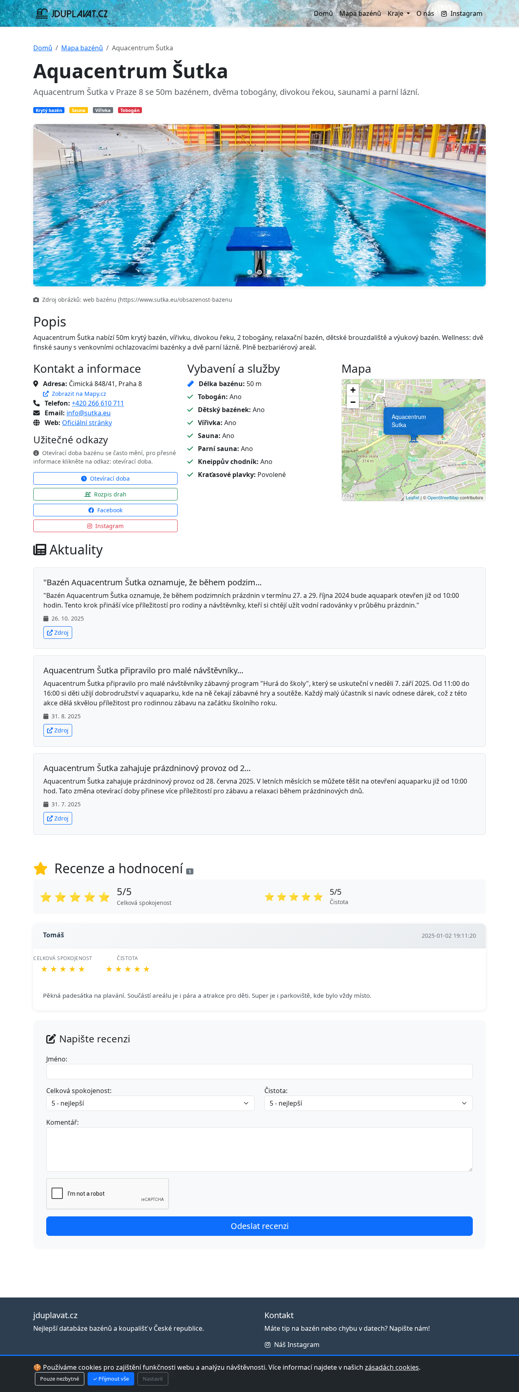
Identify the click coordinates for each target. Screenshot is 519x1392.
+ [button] (353, 390)
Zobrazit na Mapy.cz (78, 393)
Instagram (466, 13)
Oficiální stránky (87, 422)
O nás (425, 13)
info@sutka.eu (88, 412)
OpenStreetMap (443, 497)
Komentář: (62, 1122)
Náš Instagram (297, 1344)
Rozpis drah (109, 494)
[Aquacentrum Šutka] (413, 440)
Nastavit (153, 1378)
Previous (49, 205)
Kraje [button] (396, 13)
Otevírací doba (109, 478)
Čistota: (275, 1090)
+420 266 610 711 (98, 403)
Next (469, 205)
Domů (323, 13)
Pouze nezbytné (59, 1378)
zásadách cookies (392, 1367)
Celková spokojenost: (79, 1090)
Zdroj (61, 632)
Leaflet (412, 497)
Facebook (109, 510)
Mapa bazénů (360, 13)
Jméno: (56, 1059)
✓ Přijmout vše (111, 1378)
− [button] (353, 402)
